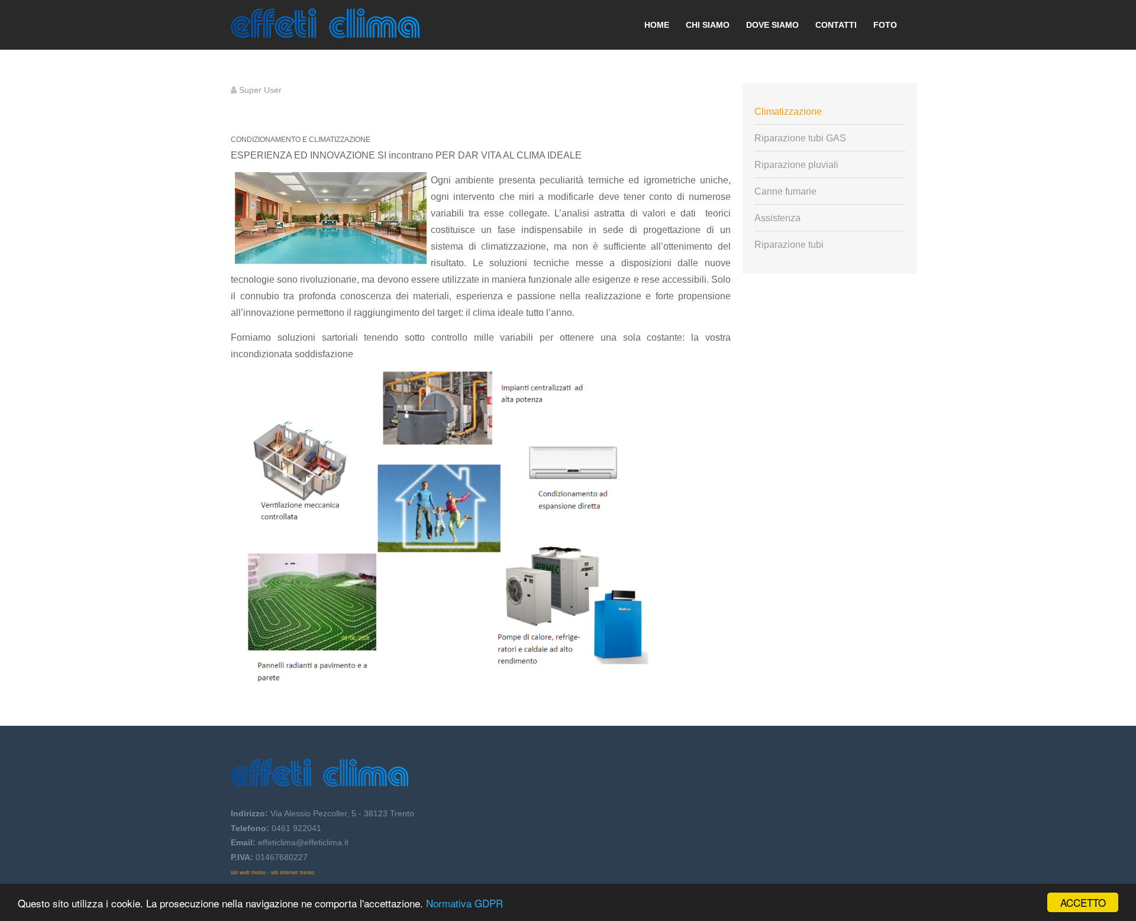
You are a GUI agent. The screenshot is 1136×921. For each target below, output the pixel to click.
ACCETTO (1083, 902)
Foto (885, 25)
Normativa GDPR (464, 903)
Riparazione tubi (789, 245)
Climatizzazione (788, 111)
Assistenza (777, 218)
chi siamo (708, 25)
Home (656, 25)
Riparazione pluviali (796, 165)
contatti (836, 25)
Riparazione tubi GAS (800, 138)
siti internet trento (292, 872)
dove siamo (772, 25)
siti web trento (248, 872)
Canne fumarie (785, 191)
